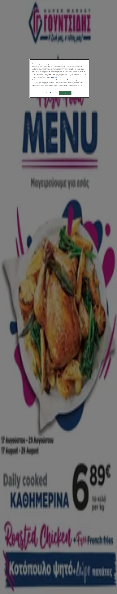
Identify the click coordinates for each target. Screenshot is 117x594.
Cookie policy (54, 77)
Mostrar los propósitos (52, 92)
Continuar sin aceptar (82, 61)
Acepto (65, 93)
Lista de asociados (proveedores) (40, 87)
